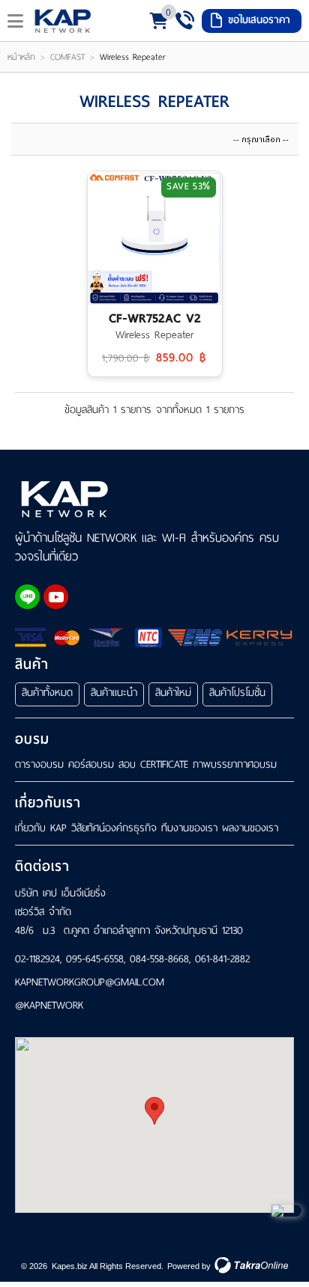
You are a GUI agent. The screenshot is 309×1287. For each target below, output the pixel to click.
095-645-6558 (95, 959)
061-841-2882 (222, 959)
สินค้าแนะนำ (114, 692)
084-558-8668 (159, 959)
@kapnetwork (49, 1006)
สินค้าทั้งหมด (47, 692)
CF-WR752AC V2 (155, 318)
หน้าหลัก (21, 56)
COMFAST (67, 56)
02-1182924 (37, 959)
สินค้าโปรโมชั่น (237, 692)
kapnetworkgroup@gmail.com (89, 982)
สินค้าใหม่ (173, 692)
